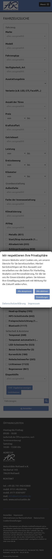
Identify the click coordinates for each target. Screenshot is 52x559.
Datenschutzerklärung (14, 303)
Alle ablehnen (42, 291)
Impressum (34, 303)
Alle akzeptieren (25, 291)
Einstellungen (42, 297)
